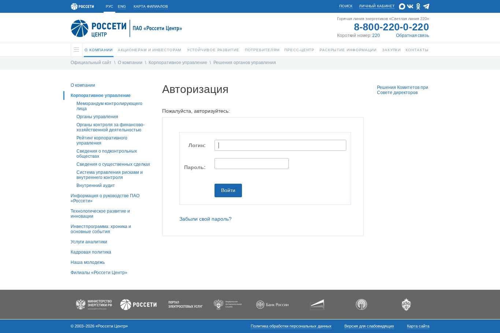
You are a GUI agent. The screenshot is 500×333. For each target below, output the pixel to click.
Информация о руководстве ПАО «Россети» (105, 198)
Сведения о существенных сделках (113, 164)
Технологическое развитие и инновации (100, 214)
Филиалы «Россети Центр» (99, 272)
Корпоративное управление (178, 62)
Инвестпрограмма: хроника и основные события (101, 229)
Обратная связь (412, 35)
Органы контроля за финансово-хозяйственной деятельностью (111, 127)
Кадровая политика (91, 252)
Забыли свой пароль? (205, 219)
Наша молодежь (88, 262)
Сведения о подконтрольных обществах (107, 154)
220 (376, 35)
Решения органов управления (244, 62)
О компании (130, 62)
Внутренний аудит (96, 185)
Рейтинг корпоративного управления (102, 140)
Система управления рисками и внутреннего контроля (110, 175)
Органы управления (97, 116)
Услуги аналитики (89, 241)
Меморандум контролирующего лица (109, 106)
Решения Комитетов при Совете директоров (402, 90)
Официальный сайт (91, 62)
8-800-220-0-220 (391, 27)
